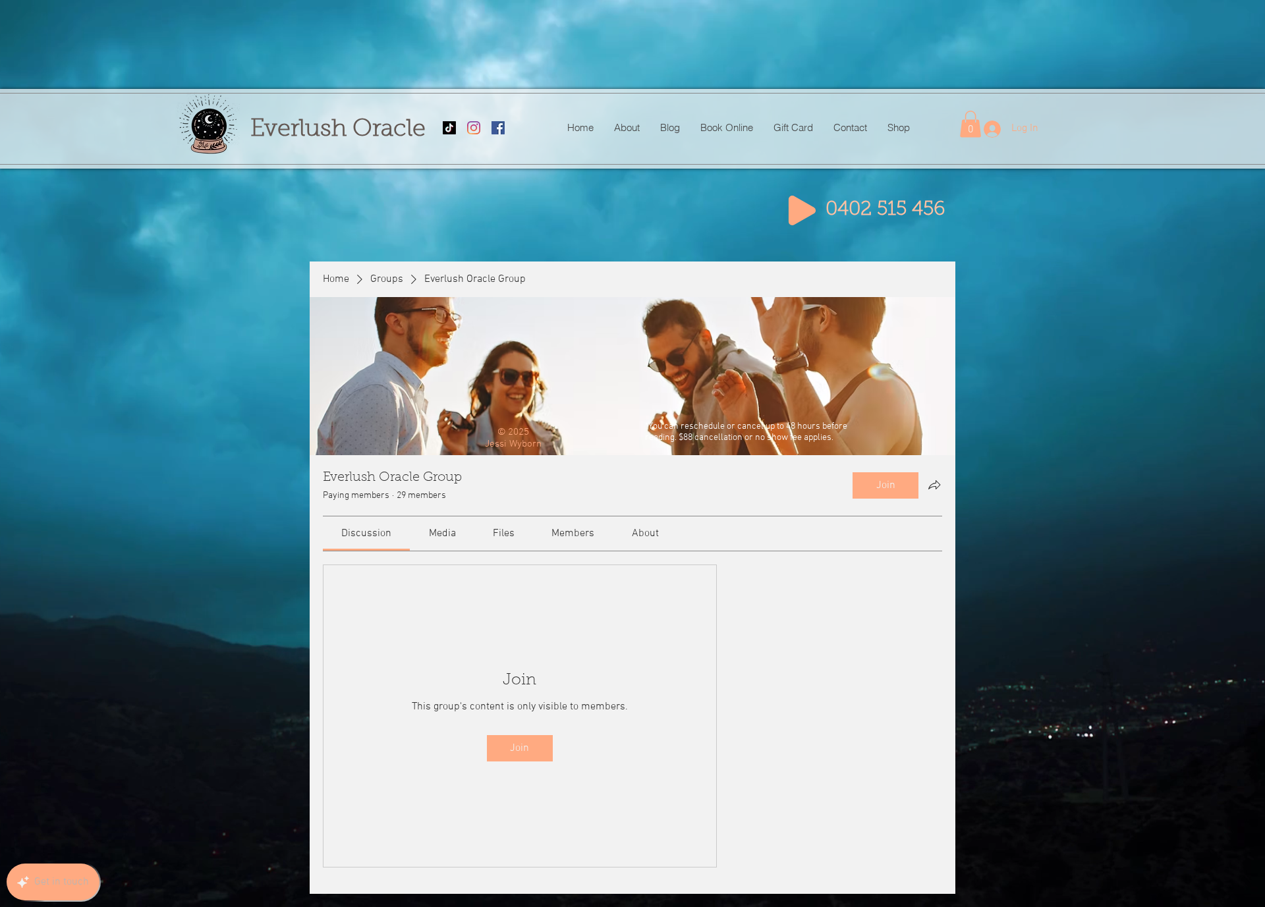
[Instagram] (473, 127)
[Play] (802, 210)
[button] (970, 124)
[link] (366, 533)
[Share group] (934, 485)
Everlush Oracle (338, 130)
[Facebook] (498, 127)
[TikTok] (449, 127)
